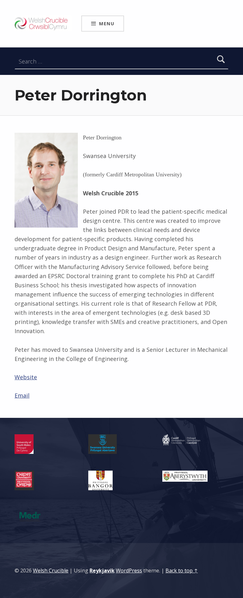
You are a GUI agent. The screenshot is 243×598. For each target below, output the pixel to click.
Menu (106, 23)
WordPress (129, 570)
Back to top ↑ (181, 570)
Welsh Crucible (50, 570)
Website (26, 377)
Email (22, 395)
